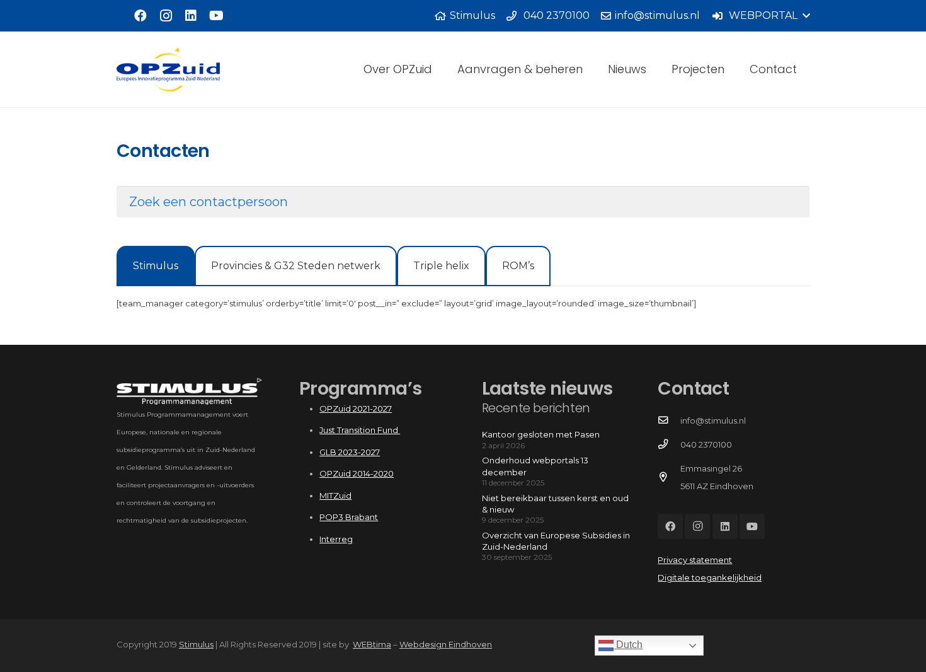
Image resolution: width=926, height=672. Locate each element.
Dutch (628, 644)
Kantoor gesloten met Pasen (541, 434)
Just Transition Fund (359, 430)
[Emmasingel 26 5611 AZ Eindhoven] (669, 477)
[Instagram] (165, 15)
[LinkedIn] (190, 15)
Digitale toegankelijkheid (710, 577)
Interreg (336, 539)
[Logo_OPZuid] (168, 69)
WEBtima (372, 644)
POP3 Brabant (348, 517)
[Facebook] (140, 15)
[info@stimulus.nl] (669, 420)
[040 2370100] (669, 444)
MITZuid (335, 495)
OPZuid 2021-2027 (355, 408)
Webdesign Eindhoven (445, 644)
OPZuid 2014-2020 (356, 473)
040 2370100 (706, 444)
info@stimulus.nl (713, 420)
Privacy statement (695, 560)
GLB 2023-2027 (349, 452)
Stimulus (196, 644)
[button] (761, 16)
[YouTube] (216, 15)
